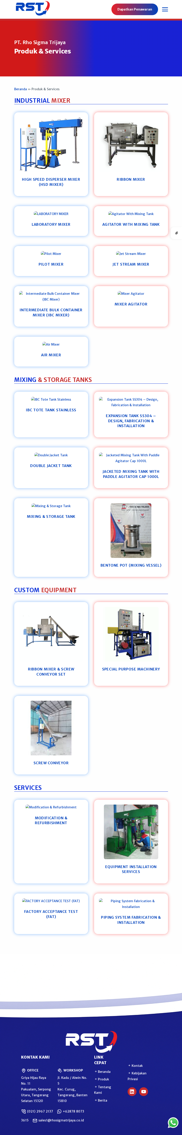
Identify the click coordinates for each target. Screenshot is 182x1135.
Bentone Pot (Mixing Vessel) (131, 565)
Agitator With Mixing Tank (131, 224)
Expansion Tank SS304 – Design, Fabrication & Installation (131, 421)
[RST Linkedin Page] (132, 1091)
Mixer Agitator (131, 304)
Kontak (137, 1066)
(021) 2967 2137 (39, 1111)
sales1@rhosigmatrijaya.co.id (61, 1120)
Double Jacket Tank (51, 465)
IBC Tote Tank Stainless (51, 410)
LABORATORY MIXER (51, 224)
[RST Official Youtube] (143, 1091)
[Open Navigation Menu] (165, 9)
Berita (102, 1100)
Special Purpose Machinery (131, 669)
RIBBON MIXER (131, 179)
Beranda (20, 89)
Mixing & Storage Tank (51, 516)
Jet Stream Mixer (131, 264)
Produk (103, 1079)
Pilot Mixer (51, 264)
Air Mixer (51, 355)
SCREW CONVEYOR (51, 763)
